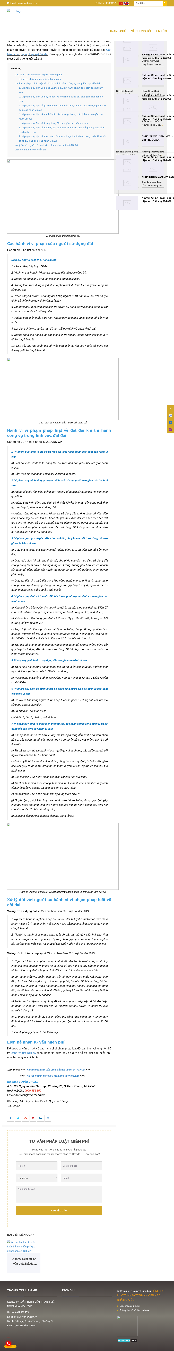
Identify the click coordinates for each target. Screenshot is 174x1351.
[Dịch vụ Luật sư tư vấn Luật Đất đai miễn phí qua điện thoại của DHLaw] (23, 1246)
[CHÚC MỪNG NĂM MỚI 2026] (127, 183)
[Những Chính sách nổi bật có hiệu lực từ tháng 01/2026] (127, 203)
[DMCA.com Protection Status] (127, 1340)
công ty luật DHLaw (23, 1052)
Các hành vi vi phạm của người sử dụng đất (38, 74)
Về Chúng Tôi (141, 31)
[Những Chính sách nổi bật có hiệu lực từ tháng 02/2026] (127, 162)
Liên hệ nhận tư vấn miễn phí (30, 149)
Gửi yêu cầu (59, 1210)
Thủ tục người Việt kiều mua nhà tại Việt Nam (52, 1075)
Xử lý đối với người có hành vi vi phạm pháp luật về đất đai (46, 145)
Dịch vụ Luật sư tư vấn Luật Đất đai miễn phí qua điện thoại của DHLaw (24, 1261)
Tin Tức (161, 31)
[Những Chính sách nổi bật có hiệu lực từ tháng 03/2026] (127, 121)
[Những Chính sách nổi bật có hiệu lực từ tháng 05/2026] (127, 80)
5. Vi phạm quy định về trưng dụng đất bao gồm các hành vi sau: (54, 123)
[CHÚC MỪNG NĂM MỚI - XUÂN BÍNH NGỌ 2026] (127, 142)
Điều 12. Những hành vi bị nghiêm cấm (40, 79)
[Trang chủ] (87, 16)
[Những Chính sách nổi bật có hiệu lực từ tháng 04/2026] (127, 101)
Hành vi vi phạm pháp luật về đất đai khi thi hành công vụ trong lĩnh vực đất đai (57, 83)
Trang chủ (118, 31)
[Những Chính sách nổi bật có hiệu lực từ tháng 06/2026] (127, 60)
